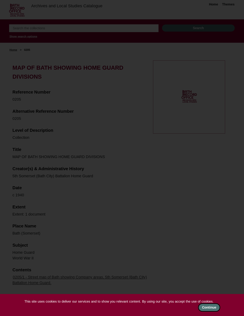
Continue (209, 307)
